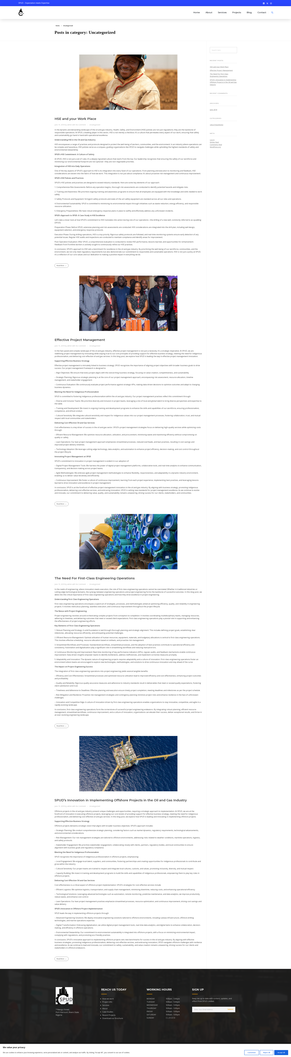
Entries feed (214, 142)
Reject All (266, 1052)
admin (69, 125)
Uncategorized (94, 125)
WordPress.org (215, 147)
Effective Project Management (80, 340)
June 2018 (213, 110)
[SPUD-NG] (21, 12)
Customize (252, 1052)
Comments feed (216, 145)
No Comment (81, 125)
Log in (212, 140)
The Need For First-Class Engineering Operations (95, 578)
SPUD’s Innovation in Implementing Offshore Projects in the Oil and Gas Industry (121, 800)
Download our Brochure (112, 1018)
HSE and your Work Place (75, 119)
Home (58, 26)
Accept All (281, 1052)
